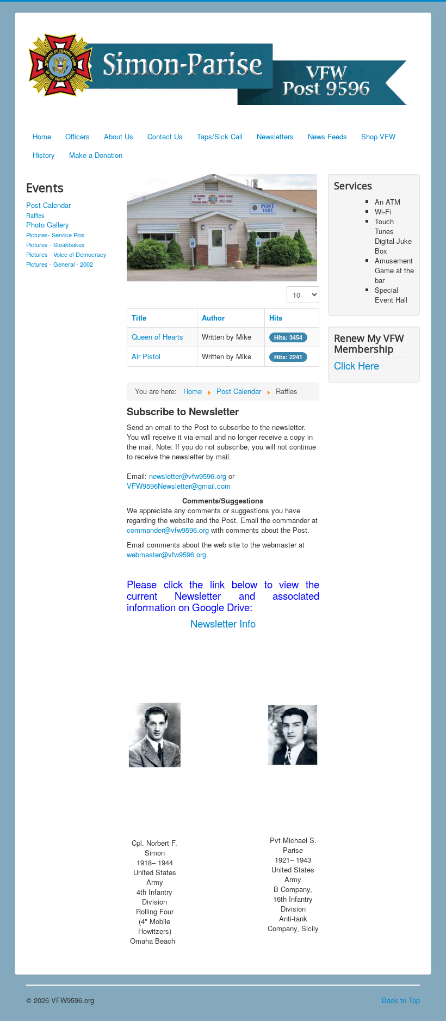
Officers (77, 136)
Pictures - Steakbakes (55, 244)
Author (213, 317)
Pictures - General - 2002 (59, 264)
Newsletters (275, 136)
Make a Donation (95, 155)
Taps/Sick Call (220, 136)
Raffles (35, 215)
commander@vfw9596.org (168, 530)
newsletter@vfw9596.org (187, 476)
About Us (118, 136)
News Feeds (327, 136)
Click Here (356, 365)
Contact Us (165, 136)
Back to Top (401, 1000)
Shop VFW (378, 136)
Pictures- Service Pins (55, 234)
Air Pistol (146, 356)
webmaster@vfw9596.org (166, 554)
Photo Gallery (47, 225)
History (44, 155)
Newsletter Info (223, 623)
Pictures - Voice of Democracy (66, 254)
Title (139, 317)
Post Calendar (48, 205)
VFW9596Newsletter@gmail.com (179, 486)
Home (42, 136)
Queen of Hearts (157, 336)
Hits (275, 317)
